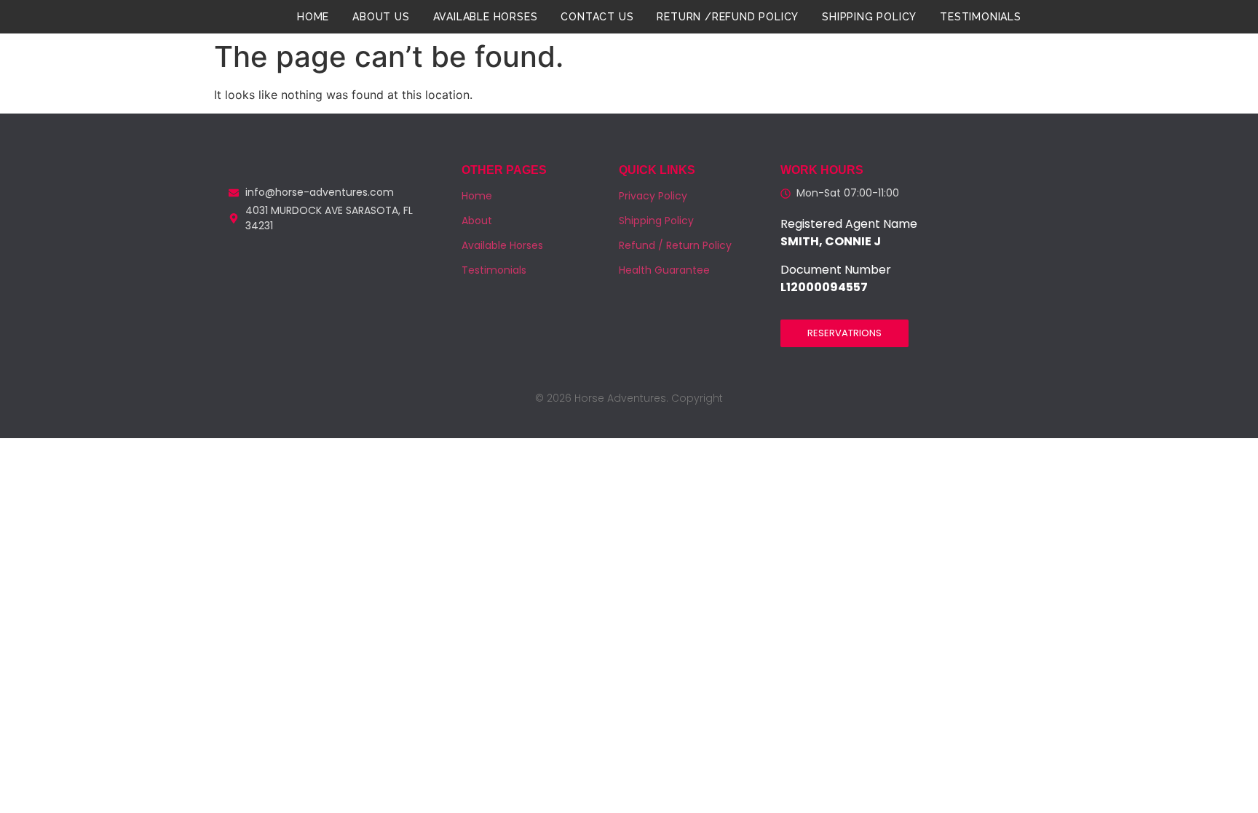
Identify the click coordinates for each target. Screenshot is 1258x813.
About (477, 220)
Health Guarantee (664, 270)
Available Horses (485, 17)
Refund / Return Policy (675, 245)
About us (380, 17)
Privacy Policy (653, 196)
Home (313, 17)
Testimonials (980, 17)
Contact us (597, 17)
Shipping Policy (869, 17)
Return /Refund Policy (728, 17)
